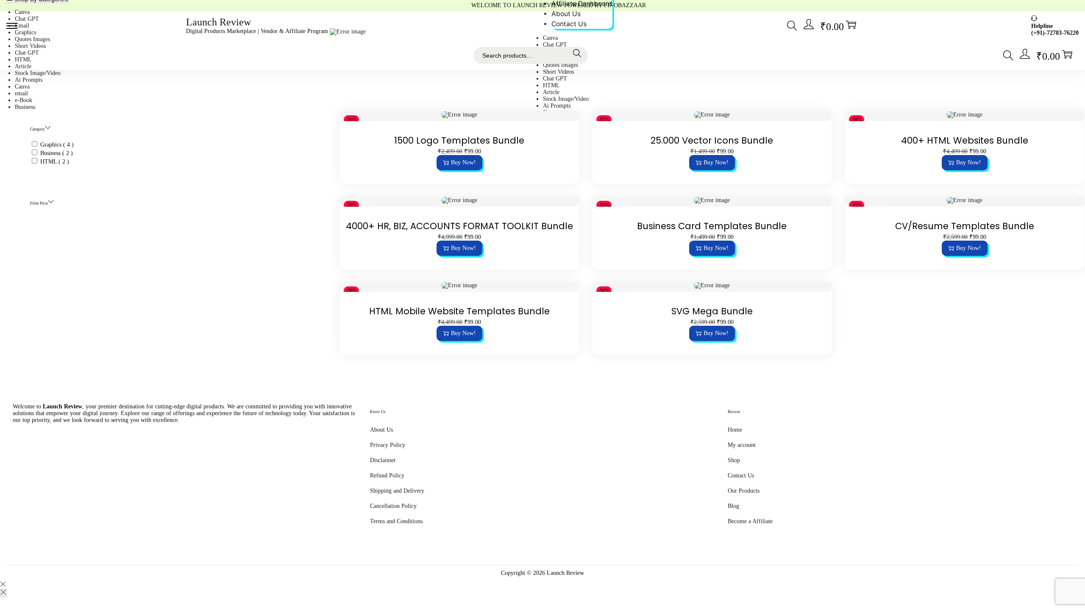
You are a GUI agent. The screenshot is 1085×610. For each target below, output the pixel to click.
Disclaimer (383, 460)
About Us (381, 430)
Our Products (744, 491)
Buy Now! (463, 162)
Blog (733, 506)
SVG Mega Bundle (712, 311)
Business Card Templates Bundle (712, 226)
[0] (851, 24)
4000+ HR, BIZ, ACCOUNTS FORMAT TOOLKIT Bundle (459, 226)
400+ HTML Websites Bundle (964, 140)
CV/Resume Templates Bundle (964, 226)
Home (735, 430)
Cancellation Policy (393, 506)
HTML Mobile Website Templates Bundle (459, 311)
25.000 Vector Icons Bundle (712, 140)
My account (742, 445)
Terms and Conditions (396, 521)
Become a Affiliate (750, 521)
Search (579, 55)
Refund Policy (387, 475)
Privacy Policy (387, 445)
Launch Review (218, 22)
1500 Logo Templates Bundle (459, 140)
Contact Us (741, 475)
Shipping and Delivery (397, 491)
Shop (734, 460)
